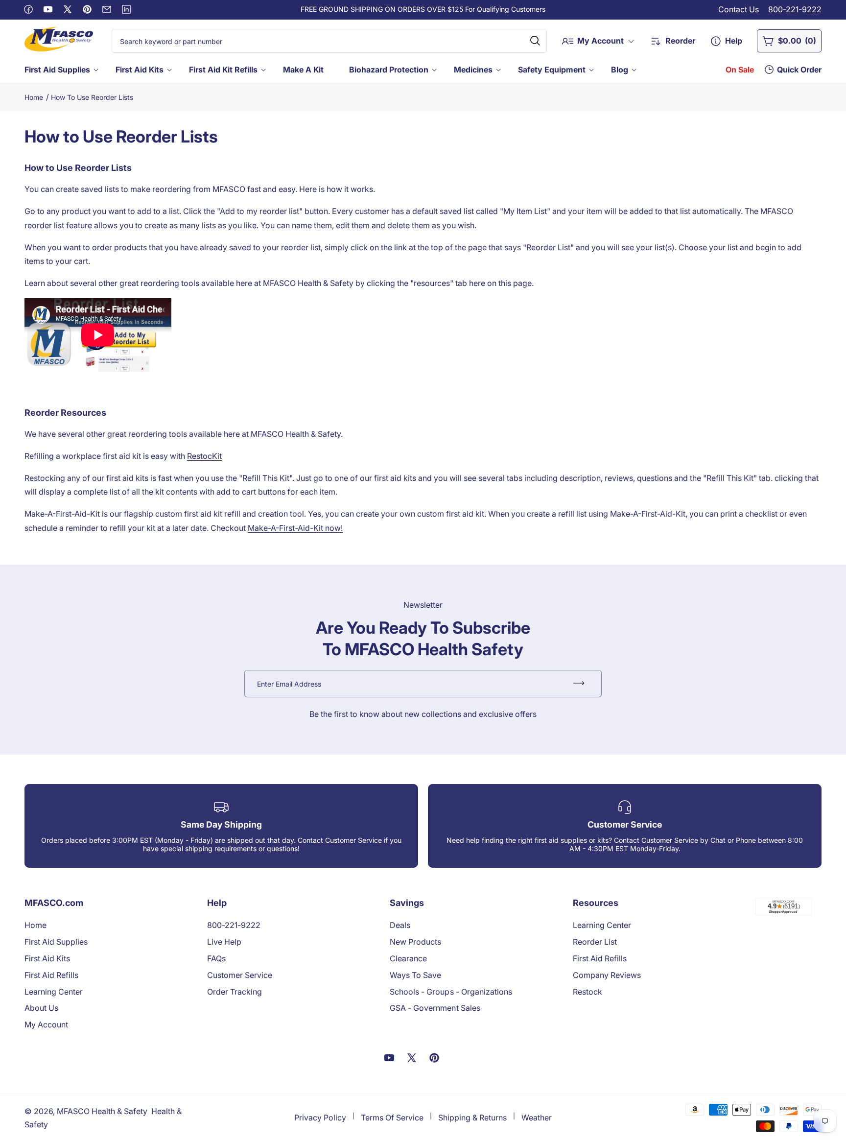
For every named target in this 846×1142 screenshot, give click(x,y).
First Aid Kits (140, 69)
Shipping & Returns (472, 1117)
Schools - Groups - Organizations (451, 992)
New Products (415, 942)
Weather (536, 1117)
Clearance (408, 958)
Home (33, 97)
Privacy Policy (320, 1117)
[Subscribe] (578, 683)
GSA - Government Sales (435, 1008)
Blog (619, 69)
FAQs (216, 958)
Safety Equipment (552, 69)
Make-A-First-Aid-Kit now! (295, 528)
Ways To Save (415, 975)
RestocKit (204, 456)
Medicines (473, 69)
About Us (41, 1008)
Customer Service (239, 975)
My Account (46, 1024)
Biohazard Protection (388, 69)
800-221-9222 (795, 9)
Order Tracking (234, 992)
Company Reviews (607, 975)
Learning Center (53, 992)
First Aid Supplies (57, 69)
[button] (60, 70)
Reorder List (595, 942)
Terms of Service (392, 1117)
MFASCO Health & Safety (102, 1111)
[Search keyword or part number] (535, 40)
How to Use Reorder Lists (92, 97)
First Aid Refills (51, 975)
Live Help (224, 942)
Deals (400, 925)
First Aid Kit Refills (223, 69)
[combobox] (329, 41)
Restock (587, 992)
